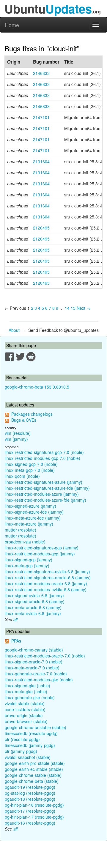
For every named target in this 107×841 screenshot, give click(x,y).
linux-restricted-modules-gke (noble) (39, 680)
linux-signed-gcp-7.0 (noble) (31, 464)
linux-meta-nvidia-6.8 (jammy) (33, 613)
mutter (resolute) (20, 530)
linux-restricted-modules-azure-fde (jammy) (45, 500)
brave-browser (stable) (26, 721)
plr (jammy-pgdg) (21, 751)
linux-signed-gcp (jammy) (28, 560)
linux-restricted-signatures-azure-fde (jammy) (47, 488)
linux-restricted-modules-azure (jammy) (42, 494)
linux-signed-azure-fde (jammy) (34, 512)
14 (67, 308)
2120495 (41, 228)
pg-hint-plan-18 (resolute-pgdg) (34, 805)
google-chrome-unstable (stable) (35, 727)
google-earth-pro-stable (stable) (35, 763)
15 (73, 308)
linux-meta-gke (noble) (26, 691)
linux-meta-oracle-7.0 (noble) (32, 668)
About (14, 330)
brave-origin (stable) (24, 715)
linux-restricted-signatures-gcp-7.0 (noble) (44, 452)
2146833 (41, 73)
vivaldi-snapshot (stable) (28, 757)
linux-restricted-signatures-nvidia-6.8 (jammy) (47, 571)
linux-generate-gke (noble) (30, 697)
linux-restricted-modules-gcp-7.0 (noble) (42, 458)
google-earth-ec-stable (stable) (34, 769)
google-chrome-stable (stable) (33, 775)
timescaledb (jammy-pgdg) (30, 745)
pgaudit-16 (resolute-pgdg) (30, 823)
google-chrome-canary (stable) (34, 650)
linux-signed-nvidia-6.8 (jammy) (34, 595)
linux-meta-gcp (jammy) (27, 566)
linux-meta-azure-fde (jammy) (33, 518)
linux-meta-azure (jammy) (29, 524)
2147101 (41, 117)
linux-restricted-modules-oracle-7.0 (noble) (45, 656)
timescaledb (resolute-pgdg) (31, 733)
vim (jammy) (16, 439)
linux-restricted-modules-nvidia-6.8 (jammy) (45, 589)
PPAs (16, 641)
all (15, 619)
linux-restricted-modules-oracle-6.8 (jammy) (46, 583)
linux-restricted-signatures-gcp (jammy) (41, 548)
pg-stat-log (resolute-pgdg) (30, 793)
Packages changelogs (32, 414)
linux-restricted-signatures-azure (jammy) (43, 482)
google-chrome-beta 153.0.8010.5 (37, 387)
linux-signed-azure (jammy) (30, 506)
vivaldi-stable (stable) (25, 703)
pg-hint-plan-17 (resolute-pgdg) (34, 817)
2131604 (41, 161)
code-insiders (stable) (25, 709)
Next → (84, 308)
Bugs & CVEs (23, 420)
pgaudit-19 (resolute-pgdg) (30, 787)
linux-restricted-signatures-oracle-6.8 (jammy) (48, 577)
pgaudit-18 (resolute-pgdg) (30, 799)
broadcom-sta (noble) (25, 542)
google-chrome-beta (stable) (32, 781)
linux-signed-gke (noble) (27, 685)
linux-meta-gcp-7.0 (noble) (30, 470)
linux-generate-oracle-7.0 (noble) (36, 674)
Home (12, 25)
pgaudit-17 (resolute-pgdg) (30, 811)
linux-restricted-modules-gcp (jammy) (40, 554)
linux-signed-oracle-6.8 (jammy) (34, 601)
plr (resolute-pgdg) (22, 739)
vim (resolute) (18, 433)
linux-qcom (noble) (22, 476)
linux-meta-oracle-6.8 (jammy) (33, 607)
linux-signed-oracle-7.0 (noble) (33, 662)
